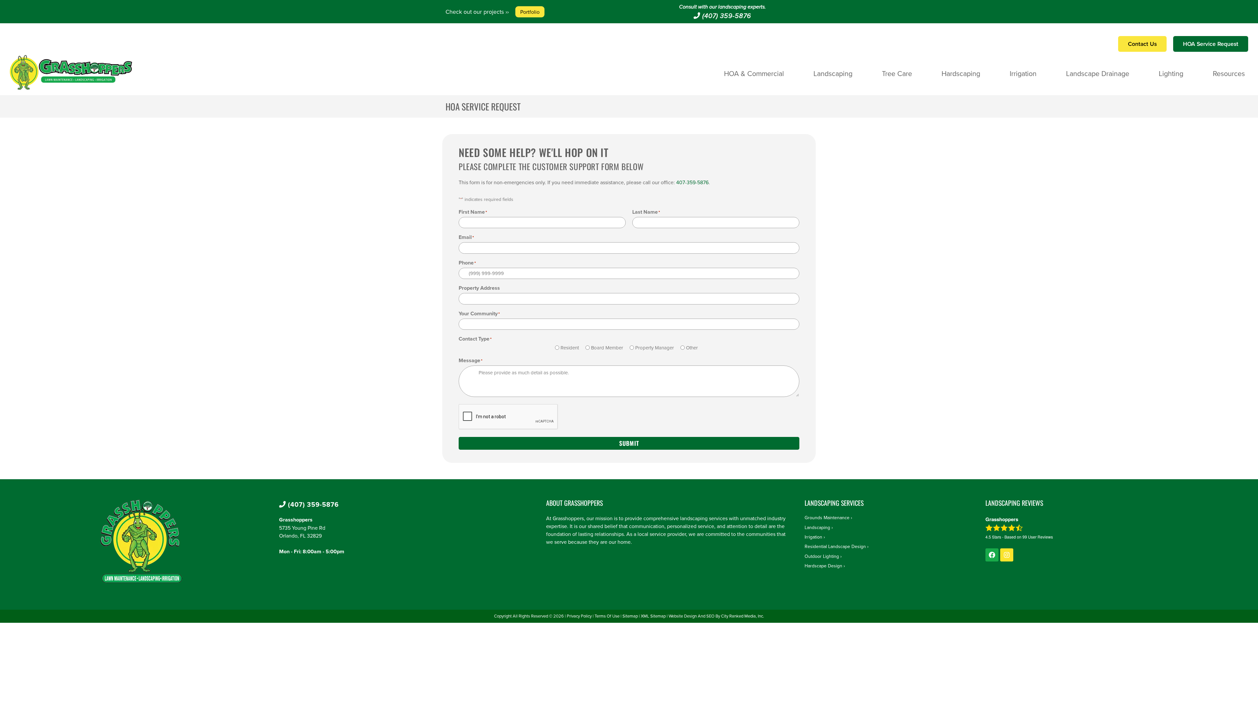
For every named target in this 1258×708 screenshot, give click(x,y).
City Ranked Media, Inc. (742, 616)
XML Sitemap (653, 616)
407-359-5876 (692, 182)
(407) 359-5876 (725, 16)
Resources (1229, 73)
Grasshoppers (296, 519)
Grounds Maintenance (827, 517)
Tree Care (897, 73)
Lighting (1171, 73)
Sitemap (630, 616)
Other (692, 347)
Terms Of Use (607, 616)
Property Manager (654, 347)
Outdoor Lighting (822, 556)
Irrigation (1023, 73)
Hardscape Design (823, 565)
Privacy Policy (579, 616)
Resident (570, 347)
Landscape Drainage (1097, 73)
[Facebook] (992, 554)
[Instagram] (1006, 554)
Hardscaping (961, 73)
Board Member (607, 347)
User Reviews (1037, 537)
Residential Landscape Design (835, 546)
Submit (629, 443)
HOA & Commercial (754, 73)
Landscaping (832, 73)
